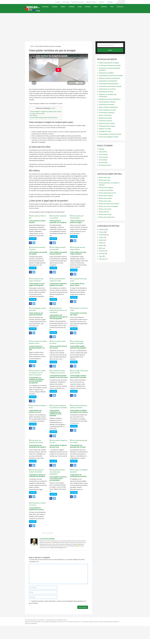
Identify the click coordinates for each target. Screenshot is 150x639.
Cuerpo (63, 6)
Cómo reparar (103, 154)
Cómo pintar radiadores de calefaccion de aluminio (55, 412)
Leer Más (32, 238)
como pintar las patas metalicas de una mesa (58, 376)
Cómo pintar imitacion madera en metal (58, 284)
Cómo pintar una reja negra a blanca (78, 253)
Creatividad (102, 235)
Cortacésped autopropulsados (109, 83)
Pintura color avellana (106, 195)
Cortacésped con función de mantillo (111, 75)
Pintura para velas (104, 180)
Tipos (111, 6)
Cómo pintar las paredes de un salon (78, 446)
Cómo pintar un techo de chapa (78, 314)
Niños (95, 6)
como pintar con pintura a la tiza (35, 411)
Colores (54, 6)
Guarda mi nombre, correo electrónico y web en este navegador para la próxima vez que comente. (57, 602)
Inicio (32, 46)
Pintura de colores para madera (109, 204)
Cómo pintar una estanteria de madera (37, 446)
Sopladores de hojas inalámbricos (110, 99)
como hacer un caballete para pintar (78, 475)
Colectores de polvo (105, 121)
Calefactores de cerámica (107, 89)
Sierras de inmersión (105, 115)
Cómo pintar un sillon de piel (37, 221)
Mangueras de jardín (105, 118)
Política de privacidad (77, 2)
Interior (87, 6)
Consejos (57, 2)
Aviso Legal (65, 2)
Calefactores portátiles (106, 73)
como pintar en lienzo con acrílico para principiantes (58, 478)
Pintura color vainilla (105, 198)
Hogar (80, 6)
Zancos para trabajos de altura (108, 137)
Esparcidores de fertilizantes (108, 81)
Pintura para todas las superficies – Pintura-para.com (40, 620)
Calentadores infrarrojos (106, 104)
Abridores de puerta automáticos (109, 78)
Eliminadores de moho (106, 92)
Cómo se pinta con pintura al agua (77, 221)
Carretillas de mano (105, 131)
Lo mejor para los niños (37, 113)
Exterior (71, 6)
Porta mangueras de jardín (107, 110)
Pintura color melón (105, 209)
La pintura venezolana (106, 190)
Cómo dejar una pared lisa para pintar (58, 253)
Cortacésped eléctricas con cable (110, 65)
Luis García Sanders (47, 539)
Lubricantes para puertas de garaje (110, 86)
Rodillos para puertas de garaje (109, 63)
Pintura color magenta (106, 187)
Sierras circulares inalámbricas (108, 107)
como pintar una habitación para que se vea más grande (58, 316)
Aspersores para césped (107, 123)
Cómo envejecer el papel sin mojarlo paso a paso (45, 111)
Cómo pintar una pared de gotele (38, 253)
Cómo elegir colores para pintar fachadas (78, 376)
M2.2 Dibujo (33, 115)
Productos (102, 251)
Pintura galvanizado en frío (107, 193)
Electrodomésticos (105, 165)
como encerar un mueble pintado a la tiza (37, 348)
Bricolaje (101, 149)
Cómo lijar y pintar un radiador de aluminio (37, 475)
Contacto (101, 2)
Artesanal (45, 6)
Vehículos (120, 6)
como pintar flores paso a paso (77, 284)
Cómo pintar (103, 152)
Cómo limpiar (103, 160)
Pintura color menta (105, 214)
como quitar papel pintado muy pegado (78, 347)
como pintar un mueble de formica (36, 508)
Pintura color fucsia (105, 201)
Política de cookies (91, 2)
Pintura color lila (104, 212)
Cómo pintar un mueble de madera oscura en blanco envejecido (36, 380)
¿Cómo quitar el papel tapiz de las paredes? (44, 117)
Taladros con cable (105, 129)
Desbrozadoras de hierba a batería (110, 134)
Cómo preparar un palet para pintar (36, 314)
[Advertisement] (75, 25)
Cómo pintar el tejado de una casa (58, 446)
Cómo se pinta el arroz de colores (58, 347)
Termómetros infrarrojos (106, 112)
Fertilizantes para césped (107, 126)
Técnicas (104, 6)
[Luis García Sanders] (34, 545)
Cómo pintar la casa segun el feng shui (36, 284)
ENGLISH (110, 2)
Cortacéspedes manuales (107, 102)
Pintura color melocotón (106, 217)
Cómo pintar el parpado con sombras (58, 221)
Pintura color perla (105, 177)
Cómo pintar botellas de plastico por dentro (79, 411)
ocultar (53, 108)
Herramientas (103, 162)
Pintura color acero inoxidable (108, 206)
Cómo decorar (103, 157)
